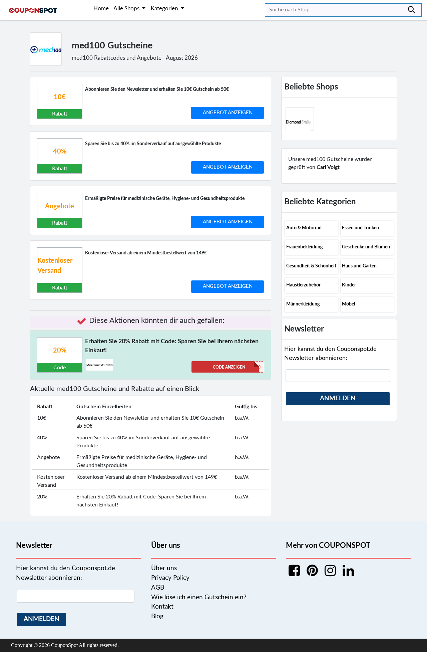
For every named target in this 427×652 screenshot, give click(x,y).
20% (59, 350)
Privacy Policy (170, 578)
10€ (60, 97)
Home (101, 8)
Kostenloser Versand (54, 265)
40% (59, 151)
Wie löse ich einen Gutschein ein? (199, 597)
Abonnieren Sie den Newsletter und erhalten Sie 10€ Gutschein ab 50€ (157, 89)
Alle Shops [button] (127, 8)
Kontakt (162, 607)
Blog (157, 616)
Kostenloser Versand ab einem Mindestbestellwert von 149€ (146, 253)
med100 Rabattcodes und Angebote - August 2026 (135, 58)
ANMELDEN (338, 398)
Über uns (164, 568)
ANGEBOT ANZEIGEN (228, 112)
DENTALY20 (237, 367)
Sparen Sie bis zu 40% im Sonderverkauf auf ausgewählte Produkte (153, 144)
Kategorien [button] (165, 8)
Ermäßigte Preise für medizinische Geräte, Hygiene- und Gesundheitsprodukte (165, 198)
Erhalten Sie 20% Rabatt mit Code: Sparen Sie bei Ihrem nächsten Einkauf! (172, 346)
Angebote (59, 206)
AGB (157, 588)
